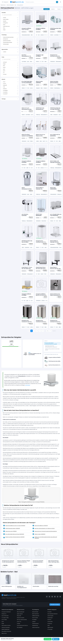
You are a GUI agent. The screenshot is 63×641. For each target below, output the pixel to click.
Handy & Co (4, 613)
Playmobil (19, 615)
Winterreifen (50, 621)
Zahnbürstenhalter (10, 40)
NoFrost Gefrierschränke (22, 619)
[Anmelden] (60, 2)
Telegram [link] (57, 639)
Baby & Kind (4, 633)
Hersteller (4, 12)
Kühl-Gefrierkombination (52, 613)
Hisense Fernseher (20, 617)
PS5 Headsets (19, 627)
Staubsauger (50, 617)
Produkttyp (4, 34)
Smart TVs (19, 621)
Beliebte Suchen (20, 609)
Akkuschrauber (35, 611)
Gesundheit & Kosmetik (6, 631)
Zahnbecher (10, 38)
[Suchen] (57, 2)
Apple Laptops (20, 613)
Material (3, 79)
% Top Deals (49, 629)
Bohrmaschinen (35, 613)
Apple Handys (50, 627)
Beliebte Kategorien (52, 609)
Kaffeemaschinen (35, 615)
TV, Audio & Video (5, 617)
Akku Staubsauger (20, 611)
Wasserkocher (35, 625)
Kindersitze (49, 623)
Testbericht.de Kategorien (7, 609)
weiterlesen (27, 385)
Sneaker (18, 623)
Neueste (59, 9)
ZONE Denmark (10, 26)
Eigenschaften (5, 49)
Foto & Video (4, 619)
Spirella (10, 21)
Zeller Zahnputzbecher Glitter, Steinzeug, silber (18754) (53, 562)
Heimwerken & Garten (6, 625)
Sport (3, 621)
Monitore (49, 619)
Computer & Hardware (6, 611)
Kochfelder (34, 619)
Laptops (33, 621)
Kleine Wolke (10, 19)
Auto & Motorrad (5, 615)
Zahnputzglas (10, 44)
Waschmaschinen (35, 627)
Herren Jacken (35, 617)
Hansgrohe (10, 22)
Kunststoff (10, 93)
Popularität (46, 9)
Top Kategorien (35, 609)
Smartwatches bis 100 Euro (22, 625)
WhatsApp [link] (48, 639)
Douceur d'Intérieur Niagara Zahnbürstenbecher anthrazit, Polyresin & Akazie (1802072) (23, 562)
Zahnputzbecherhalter (10, 42)
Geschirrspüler (50, 615)
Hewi (10, 24)
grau (10, 69)
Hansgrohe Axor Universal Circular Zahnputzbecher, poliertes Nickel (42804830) (8, 562)
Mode (3, 623)
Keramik (10, 88)
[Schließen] (61, 639)
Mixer (48, 625)
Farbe (3, 57)
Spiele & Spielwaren (5, 629)
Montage (4, 98)
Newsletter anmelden (55, 604)
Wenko (10, 17)
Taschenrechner (35, 623)
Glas (10, 86)
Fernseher (49, 611)
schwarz (10, 74)
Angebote (53, 9)
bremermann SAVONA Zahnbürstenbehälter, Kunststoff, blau (38, 562)
